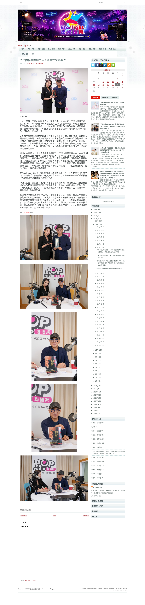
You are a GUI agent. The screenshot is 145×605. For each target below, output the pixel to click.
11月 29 (100, 230)
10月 (97, 350)
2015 (95, 407)
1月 (96, 381)
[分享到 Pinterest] (29, 510)
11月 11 (100, 311)
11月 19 (100, 283)
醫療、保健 (102, 49)
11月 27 (100, 237)
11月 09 (100, 318)
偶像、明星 (31, 49)
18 (98, 85)
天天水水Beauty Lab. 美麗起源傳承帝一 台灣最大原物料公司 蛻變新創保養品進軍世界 (112, 126)
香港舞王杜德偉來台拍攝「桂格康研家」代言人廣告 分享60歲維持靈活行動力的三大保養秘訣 (110, 263)
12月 (97, 221)
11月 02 (100, 342)
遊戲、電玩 (61, 49)
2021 (95, 389)
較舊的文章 (86, 515)
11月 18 (100, 287)
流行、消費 (41, 49)
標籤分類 (105, 98)
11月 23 (100, 247)
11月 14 (100, 301)
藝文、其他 (96, 474)
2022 (95, 386)
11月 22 (100, 273)
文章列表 (114, 98)
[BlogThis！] (23, 510)
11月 (97, 224)
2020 (95, 392)
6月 (96, 364)
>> (112, 70)
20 (108, 85)
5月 (96, 367)
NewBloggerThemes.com (120, 590)
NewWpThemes (92, 588)
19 (103, 85)
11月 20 (100, 280)
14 (113, 82)
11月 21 (100, 276)
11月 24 (100, 244)
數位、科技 (51, 49)
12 (103, 82)
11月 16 (100, 294)
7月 (96, 360)
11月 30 (100, 227)
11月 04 (100, 335)
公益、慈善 (82, 49)
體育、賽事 (25, 54)
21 (113, 85)
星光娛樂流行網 (97, 487)
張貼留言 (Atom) (30, 580)
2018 (95, 398)
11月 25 (100, 240)
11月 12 (100, 307)
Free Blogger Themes (121, 588)
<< (104, 70)
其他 (33, 54)
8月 (96, 357)
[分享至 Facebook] (27, 510)
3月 (96, 374)
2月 (96, 377)
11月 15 (100, 297)
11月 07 (100, 324)
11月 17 (100, 290)
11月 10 (100, 314)
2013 (95, 413)
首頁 (21, 2)
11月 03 (100, 338)
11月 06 (100, 328)
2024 (95, 216)
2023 (95, 219)
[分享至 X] (25, 510)
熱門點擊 (95, 98)
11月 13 (100, 304)
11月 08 (100, 321)
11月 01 (100, 345)
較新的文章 (24, 515)
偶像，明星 (96, 443)
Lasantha (111, 588)
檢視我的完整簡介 (96, 496)
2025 (95, 212)
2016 (95, 404)
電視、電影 (92, 49)
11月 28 (100, 234)
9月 (96, 353)
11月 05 (100, 331)
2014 (95, 410)
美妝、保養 (71, 49)
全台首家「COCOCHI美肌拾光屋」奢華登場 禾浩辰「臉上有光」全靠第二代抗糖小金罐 (112, 150)
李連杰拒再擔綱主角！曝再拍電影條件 (43, 59)
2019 (95, 395)
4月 (96, 371)
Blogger (111, 201)
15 (117, 82)
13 (108, 82)
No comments (40, 63)
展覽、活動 (112, 49)
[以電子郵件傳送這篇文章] (21, 510)
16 (122, 82)
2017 (95, 401)
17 (94, 85)
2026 (95, 209)
